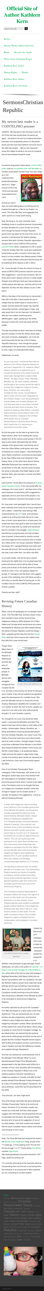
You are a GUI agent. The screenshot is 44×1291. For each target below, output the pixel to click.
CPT (20, 514)
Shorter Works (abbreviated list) (19, 45)
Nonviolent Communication (18, 1227)
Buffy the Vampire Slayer (10, 1202)
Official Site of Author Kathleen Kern (22, 14)
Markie (25, 72)
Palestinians (22, 1230)
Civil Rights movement (13, 1208)
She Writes (36, 1148)
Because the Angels (23, 52)
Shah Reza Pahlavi (10, 1237)
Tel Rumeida (26, 1237)
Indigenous (8, 1218)
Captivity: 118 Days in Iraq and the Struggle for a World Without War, (22, 969)
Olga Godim (13, 1151)
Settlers (36, 1233)
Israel (12, 1220)
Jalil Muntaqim (22, 1221)
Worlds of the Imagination (15, 1141)
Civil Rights (37, 1206)
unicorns (27, 1239)
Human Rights (10, 72)
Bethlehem (35, 1198)
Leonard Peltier (8, 246)
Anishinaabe (7, 1198)
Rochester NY (8, 1233)
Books (7, 38)
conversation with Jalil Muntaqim (26, 168)
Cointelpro (26, 1208)
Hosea (23, 1215)
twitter (20, 1239)
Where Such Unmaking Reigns (18, 58)
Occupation (36, 1226)
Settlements (28, 1233)
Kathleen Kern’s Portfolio (16, 85)
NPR (29, 1227)
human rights (34, 1215)
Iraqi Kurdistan (20, 1218)
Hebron (14, 1214)
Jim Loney (33, 1221)
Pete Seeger (31, 1230)
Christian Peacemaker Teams (18, 1203)
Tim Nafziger (12, 1240)
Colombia (9, 1211)
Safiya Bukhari (33, 530)
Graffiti (6, 1215)
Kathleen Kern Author (14, 65)
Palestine (10, 1230)
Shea (19, 1236)
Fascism (30, 1211)
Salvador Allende (18, 1233)
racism (38, 1230)
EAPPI (23, 1211)
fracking (37, 1212)
